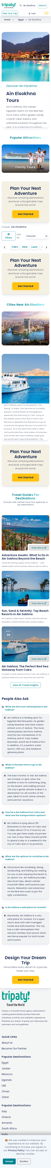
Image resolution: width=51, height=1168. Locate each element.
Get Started (25, 214)
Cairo (15, 246)
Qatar (5, 1097)
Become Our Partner (14, 1048)
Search (42, 5)
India (5, 1134)
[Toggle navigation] (46, 13)
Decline (24, 1161)
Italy (4, 1111)
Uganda (7, 1080)
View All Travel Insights (26, 685)
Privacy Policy (16, 1150)
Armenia (7, 1123)
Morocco (7, 1074)
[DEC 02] (25, 532)
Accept (9, 1161)
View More (37, 547)
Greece (6, 1117)
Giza (24, 246)
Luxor (34, 246)
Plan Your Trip (10, 13)
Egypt (21, 19)
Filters (8, 237)
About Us (7, 1042)
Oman (5, 1091)
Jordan (6, 1068)
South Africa (9, 1128)
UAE (4, 1085)
